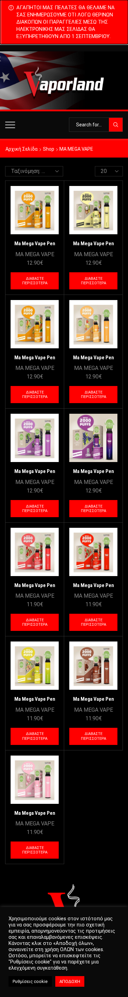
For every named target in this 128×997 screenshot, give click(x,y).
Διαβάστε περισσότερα (34, 280)
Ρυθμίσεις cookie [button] (30, 981)
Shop (48, 149)
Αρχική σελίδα (21, 149)
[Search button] (116, 125)
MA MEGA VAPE (34, 254)
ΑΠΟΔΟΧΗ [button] (69, 981)
